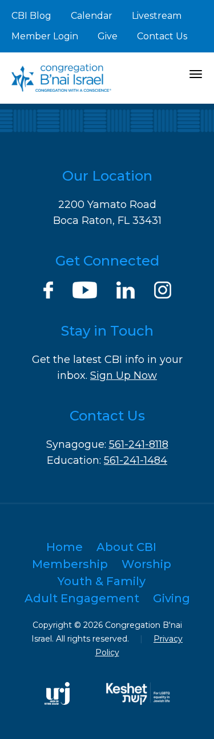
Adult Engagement (82, 598)
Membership (70, 564)
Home (64, 547)
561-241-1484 (135, 460)
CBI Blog (31, 15)
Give (108, 36)
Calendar (91, 15)
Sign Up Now (123, 375)
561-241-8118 (138, 444)
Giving (171, 598)
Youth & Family (102, 581)
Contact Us (162, 36)
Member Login (44, 36)
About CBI (126, 547)
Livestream (156, 15)
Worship (146, 564)
